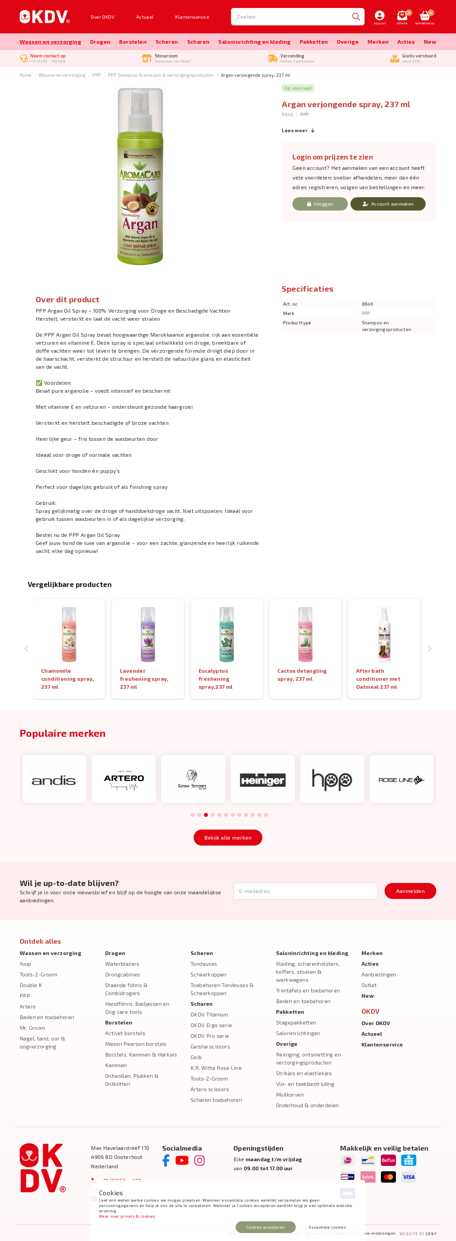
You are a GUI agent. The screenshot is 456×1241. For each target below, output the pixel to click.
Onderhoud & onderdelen (307, 1105)
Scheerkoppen (209, 974)
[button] (26, 648)
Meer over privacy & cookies (127, 1216)
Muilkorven (290, 1094)
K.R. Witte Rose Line (216, 1067)
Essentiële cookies (327, 1227)
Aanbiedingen (379, 974)
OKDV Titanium (209, 1014)
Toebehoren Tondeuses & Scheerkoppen (222, 989)
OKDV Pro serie (210, 1035)
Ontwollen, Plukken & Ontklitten (132, 1079)
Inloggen (323, 204)
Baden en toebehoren (47, 1017)
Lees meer (295, 130)
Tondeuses (204, 963)
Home (26, 75)
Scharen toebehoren (216, 1100)
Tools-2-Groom (38, 974)
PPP (96, 75)
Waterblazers (122, 963)
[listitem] (69, 649)
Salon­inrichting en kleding (254, 41)
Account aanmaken (392, 204)
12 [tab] (266, 815)
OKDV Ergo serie (211, 1025)
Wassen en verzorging (50, 41)
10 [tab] (253, 815)
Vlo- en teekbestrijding (305, 1083)
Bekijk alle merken (227, 837)
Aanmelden (410, 891)
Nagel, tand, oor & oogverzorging (42, 1042)
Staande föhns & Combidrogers (126, 989)
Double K (31, 985)
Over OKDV (103, 17)
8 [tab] (239, 815)
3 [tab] (206, 815)
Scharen (198, 41)
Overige (348, 41)
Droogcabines (122, 974)
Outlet (369, 985)
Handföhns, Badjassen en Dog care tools (137, 1007)
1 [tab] (193, 815)
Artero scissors (210, 1089)
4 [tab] (212, 815)
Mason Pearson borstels (136, 1043)
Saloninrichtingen (298, 1033)
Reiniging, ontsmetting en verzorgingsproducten (308, 1058)
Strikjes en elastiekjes (304, 1073)
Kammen (116, 1065)
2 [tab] (199, 815)
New (430, 41)
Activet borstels (125, 1033)
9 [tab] (245, 815)
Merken (378, 41)
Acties (406, 41)
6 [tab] (225, 815)
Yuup (25, 963)
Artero (28, 1006)
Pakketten (314, 41)
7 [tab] (232, 815)
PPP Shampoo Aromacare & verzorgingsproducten (161, 75)
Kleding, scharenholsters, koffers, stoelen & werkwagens (308, 971)
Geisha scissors (210, 1046)
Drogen (100, 41)
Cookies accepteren (265, 1227)
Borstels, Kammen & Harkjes (141, 1054)
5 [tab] (219, 815)
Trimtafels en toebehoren (308, 990)
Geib (196, 1057)
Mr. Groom (32, 1027)
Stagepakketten (296, 1022)
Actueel (145, 17)
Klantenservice (192, 17)
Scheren (167, 41)
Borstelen (133, 41)
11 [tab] (259, 815)
